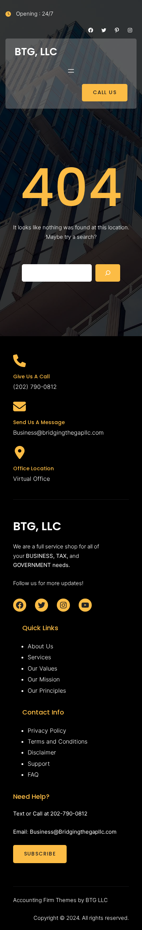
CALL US (105, 92)
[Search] (107, 273)
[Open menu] (71, 71)
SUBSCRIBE (40, 853)
